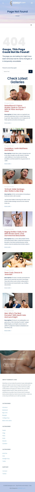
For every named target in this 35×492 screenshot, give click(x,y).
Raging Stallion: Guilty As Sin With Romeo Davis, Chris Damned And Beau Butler (15, 234)
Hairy (3, 435)
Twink (4, 461)
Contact (4, 471)
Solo (3, 456)
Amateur (4, 407)
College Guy (5, 418)
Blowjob (4, 415)
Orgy (3, 433)
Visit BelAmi (8, 365)
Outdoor (4, 443)
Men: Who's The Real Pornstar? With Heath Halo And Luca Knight (15, 315)
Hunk (3, 438)
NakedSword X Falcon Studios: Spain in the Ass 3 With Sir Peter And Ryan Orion (14, 108)
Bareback (5, 410)
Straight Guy (6, 458)
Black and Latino (7, 420)
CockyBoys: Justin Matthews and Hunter (15, 149)
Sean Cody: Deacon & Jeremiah (13, 273)
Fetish (4, 430)
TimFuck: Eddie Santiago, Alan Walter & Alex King (14, 190)
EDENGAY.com (21, 488)
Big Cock (4, 412)
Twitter (4, 473)
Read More (7, 123)
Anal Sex (4, 453)
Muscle (4, 441)
